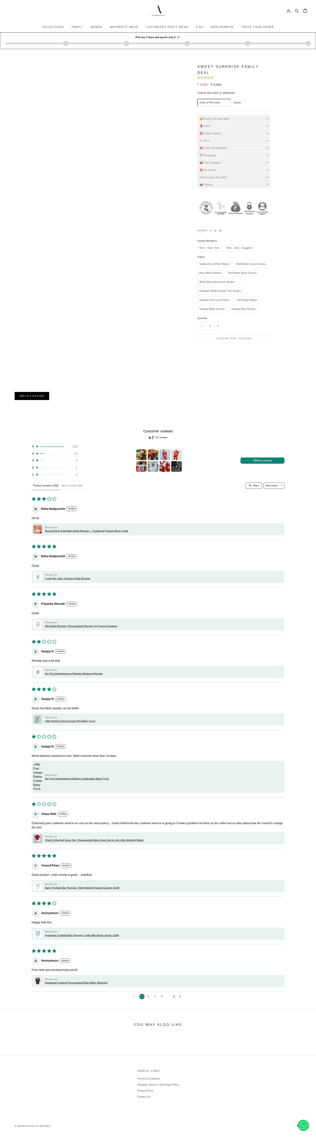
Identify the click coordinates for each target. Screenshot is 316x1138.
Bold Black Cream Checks (251, 263)
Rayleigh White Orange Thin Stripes (220, 290)
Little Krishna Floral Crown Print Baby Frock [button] (70, 721)
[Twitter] (215, 231)
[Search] (297, 11)
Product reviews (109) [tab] (46, 485)
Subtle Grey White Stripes (214, 263)
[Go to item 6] (153, 466)
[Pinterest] (220, 231)
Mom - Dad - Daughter (239, 247)
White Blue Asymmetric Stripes (217, 281)
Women (96, 27)
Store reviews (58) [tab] (72, 485)
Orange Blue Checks (243, 308)
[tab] (233, 118)
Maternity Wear (124, 27)
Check (237, 102)
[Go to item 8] (176, 466)
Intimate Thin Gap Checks (214, 299)
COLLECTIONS (53, 27)
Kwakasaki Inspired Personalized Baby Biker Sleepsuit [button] (76, 982)
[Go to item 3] (164, 454)
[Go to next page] (181, 996)
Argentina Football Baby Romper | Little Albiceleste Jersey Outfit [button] (82, 935)
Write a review (32, 396)
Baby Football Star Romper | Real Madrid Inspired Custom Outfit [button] (82, 887)
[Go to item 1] (141, 454)
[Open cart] (305, 11)
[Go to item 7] (164, 466)
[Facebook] (211, 231)
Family (77, 27)
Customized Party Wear (167, 27)
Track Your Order (258, 27)
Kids (199, 27)
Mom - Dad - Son (209, 247)
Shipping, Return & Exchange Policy (158, 1084)
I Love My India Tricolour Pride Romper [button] (67, 578)
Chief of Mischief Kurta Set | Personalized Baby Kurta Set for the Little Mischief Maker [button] (94, 840)
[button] (205, 77)
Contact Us (143, 1096)
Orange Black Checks (211, 308)
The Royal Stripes (246, 299)
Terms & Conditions (148, 1078)
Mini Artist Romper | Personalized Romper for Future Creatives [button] (81, 626)
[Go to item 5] (141, 466)
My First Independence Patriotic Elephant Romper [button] (74, 673)
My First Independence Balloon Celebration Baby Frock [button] (77, 778)
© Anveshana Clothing (33, 1126)
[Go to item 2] (153, 454)
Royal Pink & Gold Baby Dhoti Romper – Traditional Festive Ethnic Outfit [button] (86, 530)
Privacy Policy (145, 1090)
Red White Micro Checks (242, 272)
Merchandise (222, 27)
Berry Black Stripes (210, 272)
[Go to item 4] (176, 454)
